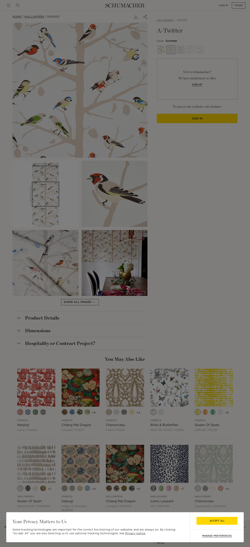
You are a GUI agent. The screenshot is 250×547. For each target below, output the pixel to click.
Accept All (217, 520)
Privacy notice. (135, 533)
